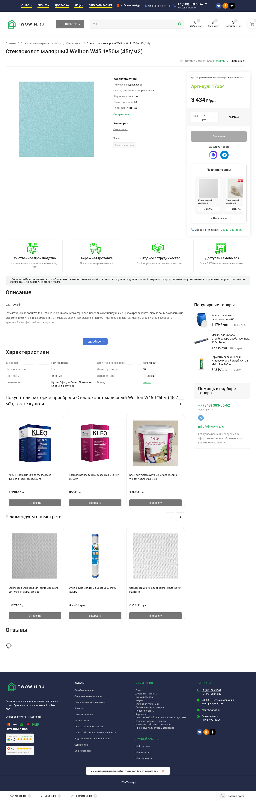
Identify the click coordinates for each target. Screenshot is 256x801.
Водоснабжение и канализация (92, 738)
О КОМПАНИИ (144, 682)
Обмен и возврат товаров (149, 707)
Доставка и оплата (16, 717)
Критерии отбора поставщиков (153, 724)
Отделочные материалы (35, 43)
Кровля (78, 708)
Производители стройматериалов (154, 727)
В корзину (35, 502)
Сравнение (237, 60)
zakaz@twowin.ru (211, 710)
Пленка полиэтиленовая (88, 726)
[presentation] (170, 403)
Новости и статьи (145, 710)
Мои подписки (143, 758)
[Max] (213, 155)
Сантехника (81, 744)
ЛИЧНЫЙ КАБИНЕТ (147, 738)
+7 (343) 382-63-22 (211, 694)
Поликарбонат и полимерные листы (95, 732)
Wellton (147, 382)
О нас (138, 690)
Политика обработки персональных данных (160, 717)
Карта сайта (142, 714)
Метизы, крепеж (83, 714)
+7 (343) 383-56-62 (191, 4)
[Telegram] (224, 155)
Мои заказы (142, 752)
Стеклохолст (74, 43)
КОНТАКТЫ (204, 682)
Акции (139, 700)
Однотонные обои (124, 145)
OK (163, 770)
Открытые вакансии (147, 704)
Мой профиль (143, 746)
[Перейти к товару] (57, 119)
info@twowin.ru (211, 426)
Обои (58, 43)
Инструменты (82, 720)
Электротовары (83, 750)
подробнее (93, 341)
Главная (11, 43)
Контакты (35, 717)
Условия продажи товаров (150, 721)
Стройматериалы (84, 690)
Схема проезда (144, 697)
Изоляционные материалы (90, 702)
